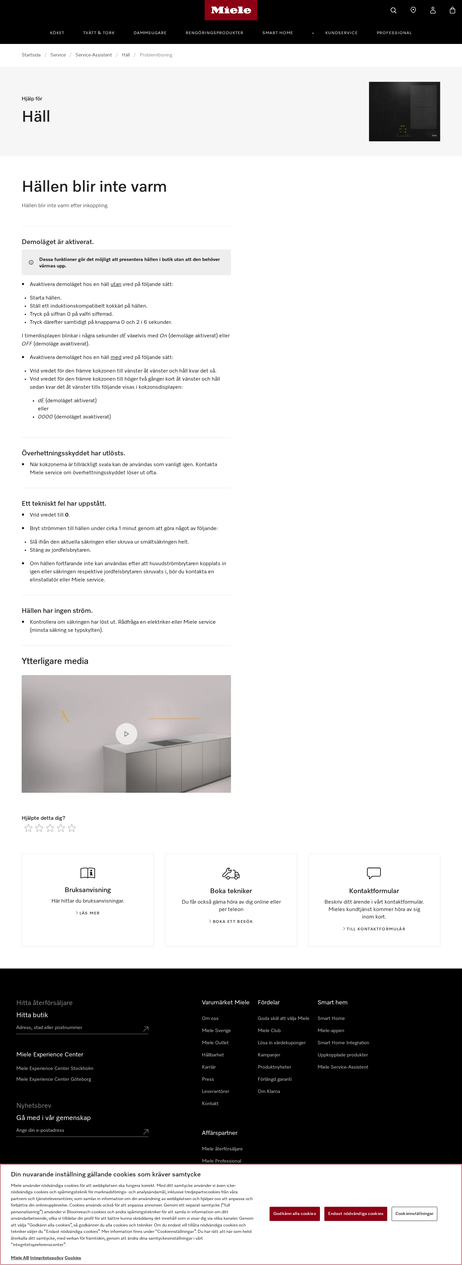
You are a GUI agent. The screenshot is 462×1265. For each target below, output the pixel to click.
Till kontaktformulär (376, 929)
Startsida (31, 55)
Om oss (210, 1018)
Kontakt (210, 1103)
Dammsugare (150, 33)
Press (208, 1079)
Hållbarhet (213, 1055)
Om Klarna (269, 1091)
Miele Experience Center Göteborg (53, 1079)
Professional (394, 33)
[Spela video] (126, 734)
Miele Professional (221, 1161)
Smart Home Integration (343, 1043)
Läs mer (89, 913)
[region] (231, 1214)
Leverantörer (215, 1091)
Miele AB (20, 1258)
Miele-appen (331, 1030)
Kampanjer (269, 1055)
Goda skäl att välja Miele (283, 1018)
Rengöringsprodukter (215, 33)
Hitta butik (32, 1015)
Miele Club (269, 1030)
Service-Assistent (93, 55)
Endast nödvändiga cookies (356, 1214)
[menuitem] (61, 32)
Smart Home (277, 33)
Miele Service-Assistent (343, 1067)
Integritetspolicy (47, 1258)
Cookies (73, 1258)
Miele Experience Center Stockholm (54, 1068)
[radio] (28, 828)
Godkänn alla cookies (294, 1214)
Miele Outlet (215, 1043)
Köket (57, 33)
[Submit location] (145, 1029)
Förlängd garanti (275, 1079)
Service (58, 55)
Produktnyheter (274, 1067)
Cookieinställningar (414, 1214)
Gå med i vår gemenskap (53, 1118)
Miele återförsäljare (222, 1149)
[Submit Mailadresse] (145, 1132)
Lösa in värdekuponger (282, 1043)
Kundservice (341, 33)
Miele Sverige (216, 1030)
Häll (126, 55)
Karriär (209, 1067)
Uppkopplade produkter (343, 1055)
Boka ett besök (233, 922)
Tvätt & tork (99, 33)
